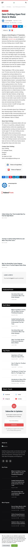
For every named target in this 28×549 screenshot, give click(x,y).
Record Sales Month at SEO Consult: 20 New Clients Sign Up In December (18, 508)
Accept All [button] (14, 545)
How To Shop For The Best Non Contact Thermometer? (18, 365)
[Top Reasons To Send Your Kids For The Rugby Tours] (6, 373)
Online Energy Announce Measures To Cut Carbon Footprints (18, 516)
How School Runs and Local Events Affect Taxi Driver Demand (17, 295)
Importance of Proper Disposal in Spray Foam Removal (17, 356)
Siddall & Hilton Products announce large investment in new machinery (18, 523)
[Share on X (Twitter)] (9, 26)
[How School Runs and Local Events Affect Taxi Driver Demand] (6, 296)
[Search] (26, 2)
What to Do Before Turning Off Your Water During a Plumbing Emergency (18, 311)
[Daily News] (14, 2)
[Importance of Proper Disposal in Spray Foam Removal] (6, 357)
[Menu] (2, 2)
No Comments (6, 22)
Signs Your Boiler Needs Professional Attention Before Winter (17, 341)
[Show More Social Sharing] (24, 26)
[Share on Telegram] (20, 26)
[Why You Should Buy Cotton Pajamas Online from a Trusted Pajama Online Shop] (14, 253)
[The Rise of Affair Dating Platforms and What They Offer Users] (14, 229)
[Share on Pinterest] (15, 26)
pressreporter (9, 20)
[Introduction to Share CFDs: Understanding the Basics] (6, 381)
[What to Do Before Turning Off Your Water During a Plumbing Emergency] (6, 311)
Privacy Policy (13, 430)
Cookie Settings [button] (6, 545)
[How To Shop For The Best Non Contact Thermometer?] (6, 365)
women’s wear (12, 39)
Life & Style (5, 10)
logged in (12, 278)
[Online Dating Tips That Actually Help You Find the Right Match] (14, 204)
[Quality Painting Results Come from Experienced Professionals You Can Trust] (6, 321)
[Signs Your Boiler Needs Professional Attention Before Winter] (6, 341)
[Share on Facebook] (4, 26)
